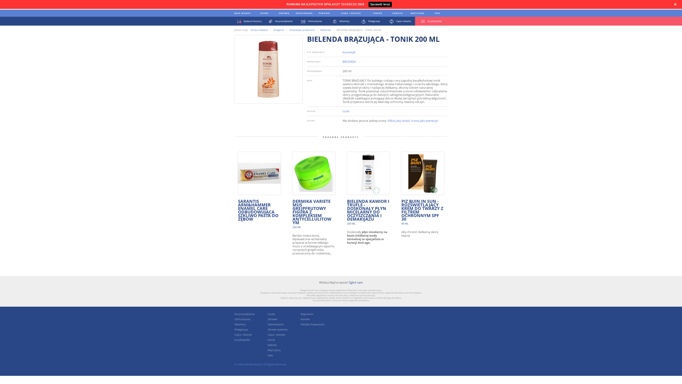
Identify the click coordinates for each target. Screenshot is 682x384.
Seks (270, 355)
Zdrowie (272, 319)
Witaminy (240, 324)
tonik (346, 111)
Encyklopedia (242, 340)
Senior (271, 340)
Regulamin (307, 314)
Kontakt (305, 319)
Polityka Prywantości (313, 324)
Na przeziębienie (244, 314)
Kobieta (272, 345)
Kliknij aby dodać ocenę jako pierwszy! (413, 121)
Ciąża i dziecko (243, 334)
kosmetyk (349, 52)
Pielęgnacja (241, 329)
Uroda (271, 314)
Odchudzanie (242, 319)
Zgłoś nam (356, 282)
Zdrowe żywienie (278, 329)
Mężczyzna (274, 350)
